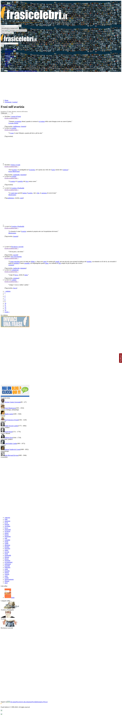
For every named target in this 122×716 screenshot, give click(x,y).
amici (6, 576)
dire (38, 193)
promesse (16, 278)
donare (7, 535)
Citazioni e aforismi (11, 49)
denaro (7, 559)
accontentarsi (8, 562)
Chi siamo (13, 702)
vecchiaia (7, 526)
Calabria (13, 280)
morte (6, 553)
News (18, 702)
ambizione (11, 198)
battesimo (7, 567)
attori (6, 583)
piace (16, 193)
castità (6, 543)
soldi (6, 519)
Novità (34, 702)
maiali (6, 541)
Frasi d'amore (9, 51)
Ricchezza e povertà (17, 246)
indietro (7, 291)
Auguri (7, 60)
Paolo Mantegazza (14, 171)
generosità (8, 529)
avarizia (14, 170)
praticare (65, 170)
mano (26, 275)
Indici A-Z (8, 64)
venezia (7, 574)
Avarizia (13, 128)
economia (32, 170)
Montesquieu (12, 195)
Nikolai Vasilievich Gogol (12, 449)
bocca (16, 275)
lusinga (24, 193)
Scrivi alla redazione (26, 702)
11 (5, 305)
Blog (6, 66)
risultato (89, 261)
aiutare (7, 533)
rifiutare (7, 581)
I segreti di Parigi (16, 116)
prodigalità (16, 174)
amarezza (7, 521)
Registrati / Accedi (6, 5)
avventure (42, 121)
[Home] (19, 41)
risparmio (23, 174)
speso (45, 261)
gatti (6, 538)
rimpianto (23, 268)
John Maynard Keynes (11, 455)
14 (5, 310)
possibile (27, 263)
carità (6, 569)
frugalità (7, 571)
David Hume (8, 431)
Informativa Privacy (42, 702)
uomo (53, 170)
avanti (7, 312)
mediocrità (16, 268)
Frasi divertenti (9, 56)
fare (60, 263)
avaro (12, 133)
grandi (57, 261)
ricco (27, 181)
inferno (7, 572)
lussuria (23, 126)
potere (6, 550)
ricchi (6, 523)
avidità (7, 577)
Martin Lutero (9, 414)
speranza (44, 193)
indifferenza (16, 126)
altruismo (7, 545)
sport (12, 193)
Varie (6, 62)
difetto (33, 261)
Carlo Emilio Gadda (11, 443)
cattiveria (7, 517)
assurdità (7, 565)
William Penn (9, 437)
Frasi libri (8, 55)
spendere (16, 263)
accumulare (17, 121)
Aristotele (11, 265)
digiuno (7, 557)
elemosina (8, 536)
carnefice (20, 181)
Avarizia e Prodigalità (17, 188)
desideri (7, 547)
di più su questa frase (11, 118)
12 (5, 307)
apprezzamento (9, 579)
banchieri (7, 548)
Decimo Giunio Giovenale (12, 402)
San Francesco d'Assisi (11, 420)
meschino (17, 261)
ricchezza (7, 531)
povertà (15, 255)
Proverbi (7, 58)
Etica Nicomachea (16, 256)
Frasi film (8, 53)
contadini (7, 540)
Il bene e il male (15, 165)
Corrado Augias (13, 123)
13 (5, 308)
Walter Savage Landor (11, 426)
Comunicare (15, 270)
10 (5, 303)
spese (46, 263)
